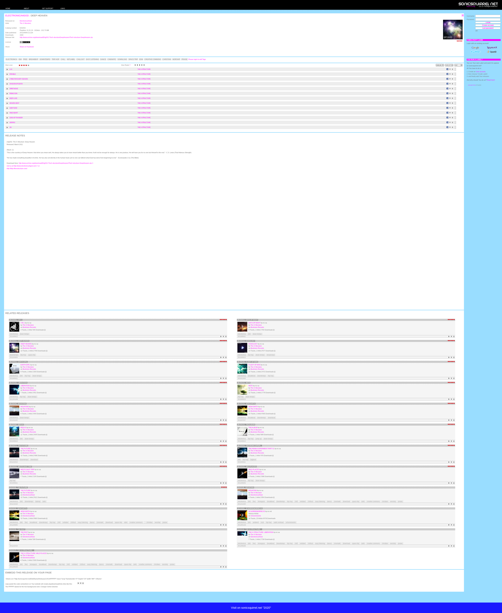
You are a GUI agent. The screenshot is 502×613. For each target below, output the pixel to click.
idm (249, 334)
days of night (254, 323)
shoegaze (261, 501)
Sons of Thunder (16, 118)
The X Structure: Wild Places (34, 553)
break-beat (271, 355)
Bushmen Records (29, 327)
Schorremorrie (256, 516)
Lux (10, 69)
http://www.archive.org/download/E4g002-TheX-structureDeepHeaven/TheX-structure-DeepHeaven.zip (56, 37)
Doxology (253, 344)
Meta (251, 386)
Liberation (25, 386)
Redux (23, 427)
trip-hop (23, 355)
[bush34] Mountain (18, 404)
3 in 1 (23, 323)
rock (262, 522)
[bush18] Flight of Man (248, 362)
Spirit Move (13, 89)
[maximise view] (462, 15)
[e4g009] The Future (18, 487)
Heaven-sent (14, 103)
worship (393, 501)
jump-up (259, 439)
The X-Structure (25, 23)
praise (400, 501)
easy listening (320, 501)
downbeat (271, 418)
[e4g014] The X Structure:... (250, 529)
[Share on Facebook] (447, 69)
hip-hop (269, 522)
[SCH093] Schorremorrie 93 (250, 508)
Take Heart (13, 113)
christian (385, 501)
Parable (12, 74)
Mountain (25, 407)
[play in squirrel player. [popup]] (458, 65)
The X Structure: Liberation (261, 532)
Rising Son (13, 93)
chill (296, 501)
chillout (310, 501)
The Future (25, 449)
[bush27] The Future (19, 446)
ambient (256, 522)
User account (480, 72)
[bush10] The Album (246, 424)
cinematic (337, 501)
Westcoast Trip (27, 469)
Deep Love (13, 98)
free (254, 501)
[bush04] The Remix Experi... (250, 446)
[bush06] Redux (16, 424)
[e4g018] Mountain (246, 487)
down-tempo (24, 334)
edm (44, 501)
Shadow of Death (16, 84)
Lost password (487, 28)
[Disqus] (232, 205)
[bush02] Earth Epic (18, 362)
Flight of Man (254, 365)
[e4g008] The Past (17, 529)
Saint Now (13, 108)
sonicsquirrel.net (471, 85)
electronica (14, 334)
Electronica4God (17, 15)
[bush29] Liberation (18, 383)
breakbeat (251, 376)
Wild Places (254, 469)
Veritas (12, 122)
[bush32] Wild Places (247, 466)
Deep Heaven (26, 344)
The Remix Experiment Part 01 (261, 449)
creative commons (373, 501)
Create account (488, 25)
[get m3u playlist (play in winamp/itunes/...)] (449, 65)
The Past (24, 532)
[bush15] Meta (244, 383)
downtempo (14, 355)
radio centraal (279, 522)
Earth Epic (25, 365)
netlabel (303, 501)
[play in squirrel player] (14, 327)
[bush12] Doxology (246, 341)
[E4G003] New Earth (18, 508)
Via (10, 127)
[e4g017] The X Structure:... (22, 550)
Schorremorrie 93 (257, 511)
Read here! (491, 80)
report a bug (471, 6)
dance (329, 501)
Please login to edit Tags (197, 59)
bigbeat (253, 460)
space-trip (31, 355)
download (346, 501)
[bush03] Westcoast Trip (21, 466)
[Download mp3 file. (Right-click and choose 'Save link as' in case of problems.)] (450, 69)
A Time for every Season (18, 79)
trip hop (12, 480)
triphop (37, 501)
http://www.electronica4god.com (27, 166)
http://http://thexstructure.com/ (17, 168)
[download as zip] (440, 65)
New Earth (253, 407)
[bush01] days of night (248, 320)
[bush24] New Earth (246, 404)
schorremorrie (291, 522)
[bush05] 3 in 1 (16, 320)
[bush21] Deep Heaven (19, 341)
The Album (253, 427)
